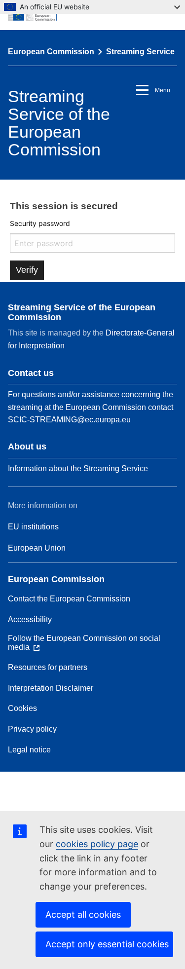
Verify (27, 270)
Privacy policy (32, 729)
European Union (37, 548)
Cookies (22, 708)
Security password (40, 223)
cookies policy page (97, 844)
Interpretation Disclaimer (50, 688)
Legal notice (29, 749)
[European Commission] (92, 15)
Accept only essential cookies (107, 944)
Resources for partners (47, 667)
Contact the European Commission (69, 599)
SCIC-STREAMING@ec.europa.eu (69, 419)
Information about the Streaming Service (78, 468)
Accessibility (30, 619)
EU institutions (33, 526)
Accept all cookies (83, 914)
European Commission (51, 51)
